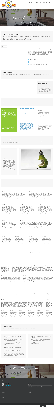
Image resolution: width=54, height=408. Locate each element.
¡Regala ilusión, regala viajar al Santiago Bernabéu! (35, 386)
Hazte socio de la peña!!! (31, 383)
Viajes (2, 399)
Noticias (3, 397)
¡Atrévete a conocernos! (31, 390)
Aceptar (43, 406)
